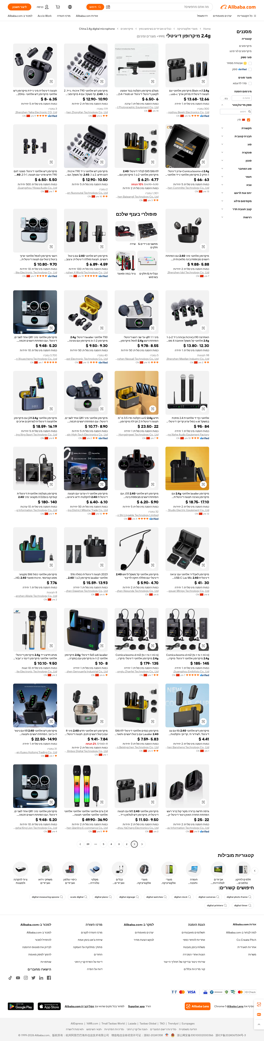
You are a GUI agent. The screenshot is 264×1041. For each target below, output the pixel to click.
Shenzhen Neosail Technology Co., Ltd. (136, 358)
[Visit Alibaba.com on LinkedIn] (41, 977)
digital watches (154, 897)
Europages (188, 1023)
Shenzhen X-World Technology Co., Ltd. (86, 272)
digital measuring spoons (45, 897)
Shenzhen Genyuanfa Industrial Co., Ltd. (86, 671)
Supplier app (136, 1006)
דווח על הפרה (94, 969)
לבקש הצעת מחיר (144, 939)
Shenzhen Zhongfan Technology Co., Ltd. (86, 112)
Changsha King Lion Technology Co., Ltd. (35, 827)
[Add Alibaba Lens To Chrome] (197, 1006)
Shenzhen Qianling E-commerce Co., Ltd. (86, 827)
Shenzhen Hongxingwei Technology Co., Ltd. (136, 434)
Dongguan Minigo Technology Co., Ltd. (187, 590)
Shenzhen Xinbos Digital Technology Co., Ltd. (86, 751)
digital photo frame (237, 897)
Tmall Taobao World (113, 1023)
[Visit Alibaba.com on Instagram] (25, 977)
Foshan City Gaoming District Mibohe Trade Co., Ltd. (86, 510)
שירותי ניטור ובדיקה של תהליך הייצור (184, 961)
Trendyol (173, 1023)
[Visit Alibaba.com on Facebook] (49, 977)
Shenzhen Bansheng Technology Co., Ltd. (187, 747)
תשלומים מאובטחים (193, 932)
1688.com (92, 1023)
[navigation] (234, 437)
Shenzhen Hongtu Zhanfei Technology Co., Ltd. (136, 671)
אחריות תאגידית (247, 947)
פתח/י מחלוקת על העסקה (87, 947)
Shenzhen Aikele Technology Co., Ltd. (35, 595)
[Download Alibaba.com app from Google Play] (21, 1006)
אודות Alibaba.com (244, 924)
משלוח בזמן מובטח (194, 947)
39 (88, 844)
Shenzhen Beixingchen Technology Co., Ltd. (136, 747)
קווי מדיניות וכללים (194, 969)
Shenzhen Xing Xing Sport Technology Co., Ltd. (35, 434)
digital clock (180, 897)
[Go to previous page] (142, 844)
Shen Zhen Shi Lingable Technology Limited (136, 515)
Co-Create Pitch (246, 939)
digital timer (241, 905)
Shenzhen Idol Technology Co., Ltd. (188, 272)
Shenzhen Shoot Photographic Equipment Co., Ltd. (136, 107)
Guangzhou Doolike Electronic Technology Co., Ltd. (35, 272)
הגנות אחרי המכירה (194, 954)
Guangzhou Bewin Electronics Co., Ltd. (187, 112)
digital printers (215, 905)
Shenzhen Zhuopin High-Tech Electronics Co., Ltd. (86, 434)
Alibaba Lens (235, 1006)
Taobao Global (148, 1023)
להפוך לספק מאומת (39, 954)
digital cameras (206, 897)
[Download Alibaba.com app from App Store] (49, 1006)
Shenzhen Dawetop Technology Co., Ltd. (86, 590)
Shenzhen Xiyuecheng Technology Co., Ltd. (35, 358)
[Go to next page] (80, 844)
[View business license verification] (167, 1035)
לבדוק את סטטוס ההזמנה (36, 947)
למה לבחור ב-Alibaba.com (241, 932)
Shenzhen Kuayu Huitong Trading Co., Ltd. (35, 752)
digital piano (101, 897)
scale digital (76, 897)
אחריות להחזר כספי (194, 939)
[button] (108, 7)
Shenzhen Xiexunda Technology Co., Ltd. (136, 590)
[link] (259, 1004)
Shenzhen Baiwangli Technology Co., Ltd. (136, 196)
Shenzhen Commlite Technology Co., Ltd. (187, 187)
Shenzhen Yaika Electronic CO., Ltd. (36, 112)
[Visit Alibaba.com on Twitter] (33, 977)
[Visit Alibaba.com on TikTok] (10, 977)
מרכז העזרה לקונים (91, 932)
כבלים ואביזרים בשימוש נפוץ (155, 28)
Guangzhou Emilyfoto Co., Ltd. (191, 671)
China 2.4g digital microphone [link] (97, 28)
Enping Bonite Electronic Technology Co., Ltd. (35, 671)
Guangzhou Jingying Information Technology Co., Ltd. (35, 510)
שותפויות (46, 961)
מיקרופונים (127, 28)
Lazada (132, 1023)
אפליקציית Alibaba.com (79, 1006)
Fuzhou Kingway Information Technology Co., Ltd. (187, 827)
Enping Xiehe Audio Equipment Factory (187, 434)
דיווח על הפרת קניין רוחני (88, 961)
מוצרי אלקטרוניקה (187, 28)
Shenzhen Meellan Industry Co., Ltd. (187, 358)
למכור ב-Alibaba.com (39, 932)
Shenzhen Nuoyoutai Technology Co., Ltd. (86, 192)
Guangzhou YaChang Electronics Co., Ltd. (136, 827)
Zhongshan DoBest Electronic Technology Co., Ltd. (86, 358)
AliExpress (77, 1023)
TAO (162, 1023)
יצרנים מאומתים (144, 932)
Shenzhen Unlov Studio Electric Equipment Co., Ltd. (187, 510)
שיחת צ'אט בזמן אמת (90, 939)
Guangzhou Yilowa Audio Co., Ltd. (37, 187)
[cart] (57, 7)
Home (207, 28)
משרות (252, 954)
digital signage (127, 897)
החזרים (98, 954)
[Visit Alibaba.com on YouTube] (18, 977)
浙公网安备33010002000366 (195, 1035)
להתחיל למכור (43, 939)
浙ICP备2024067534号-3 (230, 1035)
